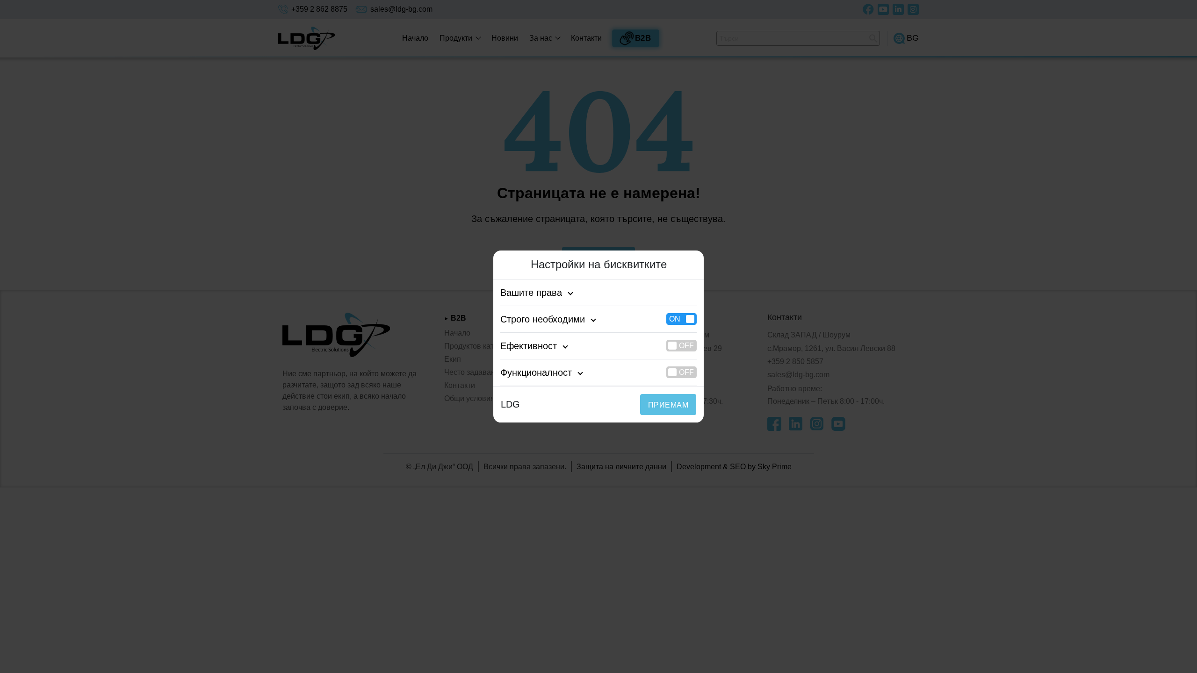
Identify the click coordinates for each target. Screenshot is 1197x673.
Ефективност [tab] (528, 346)
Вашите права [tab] (531, 292)
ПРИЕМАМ (668, 405)
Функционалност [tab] (536, 372)
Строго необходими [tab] (542, 319)
